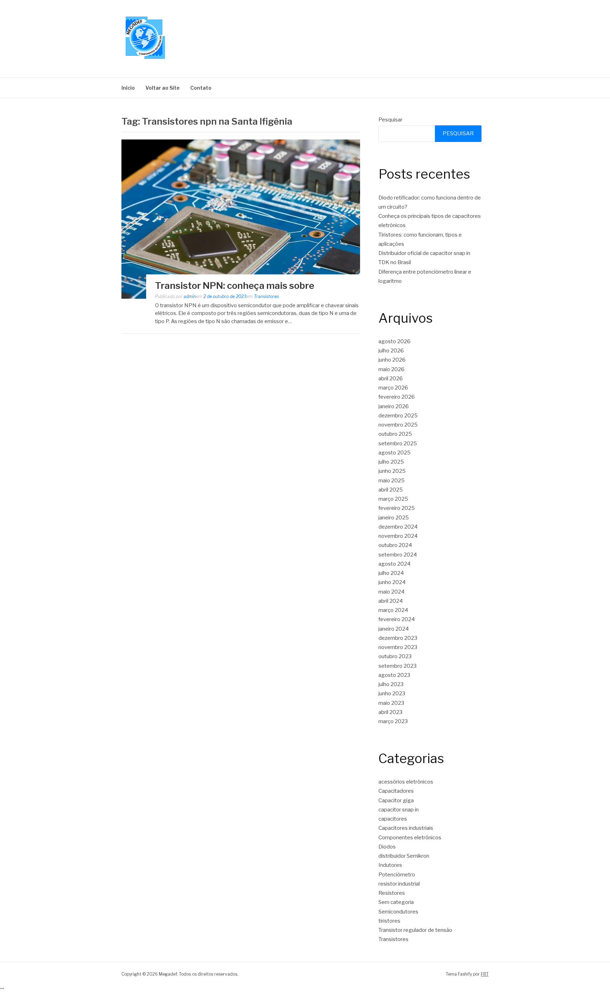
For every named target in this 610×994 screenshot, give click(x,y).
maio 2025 (391, 480)
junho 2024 (392, 582)
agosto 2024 (394, 564)
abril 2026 (390, 378)
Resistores (391, 893)
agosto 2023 (394, 675)
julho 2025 (391, 462)
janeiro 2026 (393, 406)
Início (128, 88)
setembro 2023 (397, 666)
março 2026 (393, 388)
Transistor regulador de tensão (415, 930)
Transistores (266, 296)
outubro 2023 (395, 656)
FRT (485, 974)
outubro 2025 (395, 434)
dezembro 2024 (398, 527)
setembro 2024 (397, 555)
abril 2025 (390, 490)
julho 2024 (391, 573)
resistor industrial (399, 884)
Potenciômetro (396, 874)
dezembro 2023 (397, 638)
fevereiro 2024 (396, 619)
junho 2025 (392, 471)
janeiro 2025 (393, 517)
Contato (200, 88)
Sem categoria (396, 902)
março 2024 (393, 610)
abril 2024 (390, 601)
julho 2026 (391, 350)
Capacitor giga (396, 800)
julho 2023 (390, 684)
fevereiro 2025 (396, 508)
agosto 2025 (394, 453)
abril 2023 (390, 712)
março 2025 (393, 499)
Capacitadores (396, 791)
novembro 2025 (398, 425)
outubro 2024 (395, 545)
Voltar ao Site (162, 88)
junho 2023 (391, 693)
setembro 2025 (397, 443)
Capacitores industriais (405, 828)
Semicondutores (398, 912)
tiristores (389, 921)
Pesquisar (390, 120)
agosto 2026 (394, 341)
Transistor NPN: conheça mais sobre (234, 285)
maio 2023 (391, 703)
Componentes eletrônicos (409, 837)
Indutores (390, 865)
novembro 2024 (398, 536)
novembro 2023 (397, 647)
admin (190, 296)
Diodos (387, 847)
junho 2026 (392, 360)
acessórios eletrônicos (405, 782)
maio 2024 (391, 592)
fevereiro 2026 (396, 397)
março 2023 (393, 721)
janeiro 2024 (393, 629)
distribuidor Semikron (403, 856)
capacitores (392, 819)
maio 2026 (391, 369)
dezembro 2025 (398, 415)
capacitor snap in (398, 809)
